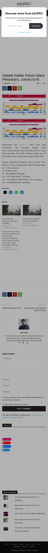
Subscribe (36, 26)
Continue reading (24, 32)
